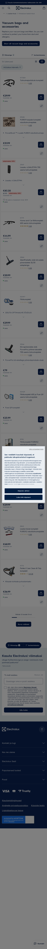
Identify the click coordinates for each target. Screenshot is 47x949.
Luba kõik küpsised (23, 497)
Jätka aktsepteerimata (36, 449)
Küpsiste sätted (23, 491)
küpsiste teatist (13, 484)
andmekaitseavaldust (27, 484)
